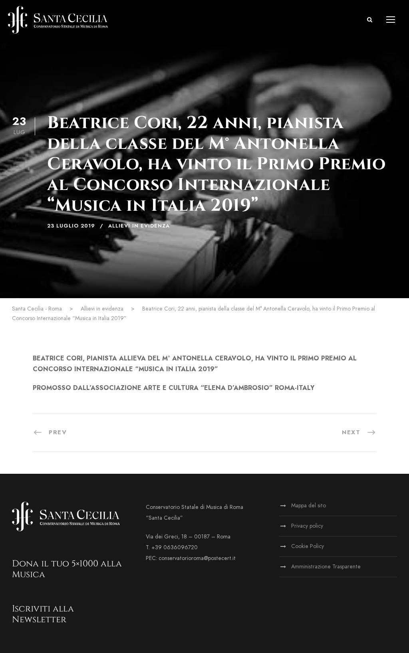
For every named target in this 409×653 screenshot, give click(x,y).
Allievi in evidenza (139, 226)
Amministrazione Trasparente (326, 566)
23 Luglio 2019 (71, 226)
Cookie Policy (307, 546)
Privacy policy (307, 526)
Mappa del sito (308, 505)
